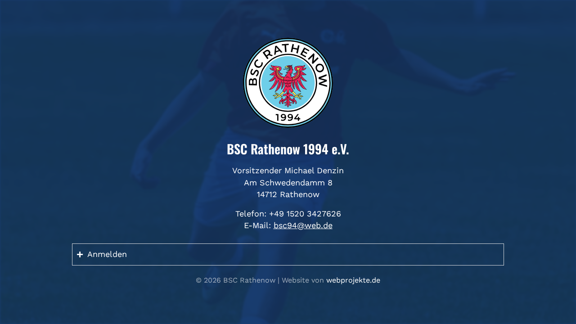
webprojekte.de (353, 280)
